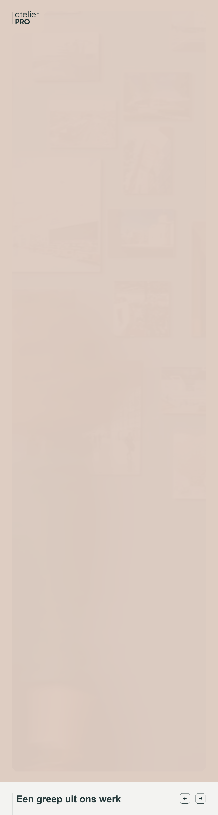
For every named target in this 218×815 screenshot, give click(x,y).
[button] (185, 798)
